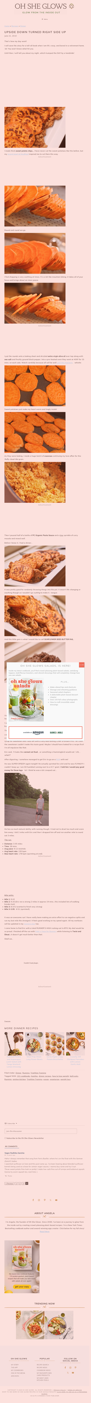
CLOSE (82, 665)
